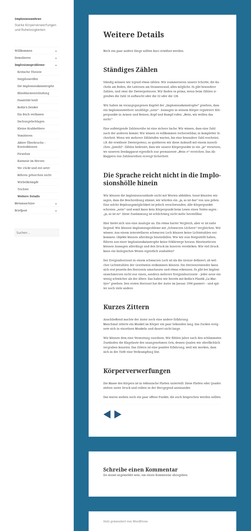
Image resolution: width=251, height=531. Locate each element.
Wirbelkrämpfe (27, 182)
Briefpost (21, 210)
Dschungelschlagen (31, 121)
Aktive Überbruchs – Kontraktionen (31, 145)
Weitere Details (28, 196)
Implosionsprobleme (30, 65)
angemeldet (125, 475)
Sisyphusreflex (27, 79)
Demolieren (23, 58)
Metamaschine (25, 203)
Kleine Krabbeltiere (31, 128)
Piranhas (23, 154)
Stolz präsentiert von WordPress (125, 521)
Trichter (23, 189)
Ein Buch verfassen (30, 114)
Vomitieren (25, 135)
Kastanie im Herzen (31, 161)
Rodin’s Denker (27, 107)
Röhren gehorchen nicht (34, 175)
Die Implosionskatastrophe (35, 86)
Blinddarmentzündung (33, 93)
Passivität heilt (27, 100)
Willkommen (23, 50)
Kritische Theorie (29, 72)
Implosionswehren (28, 19)
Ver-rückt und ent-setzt (33, 168)
